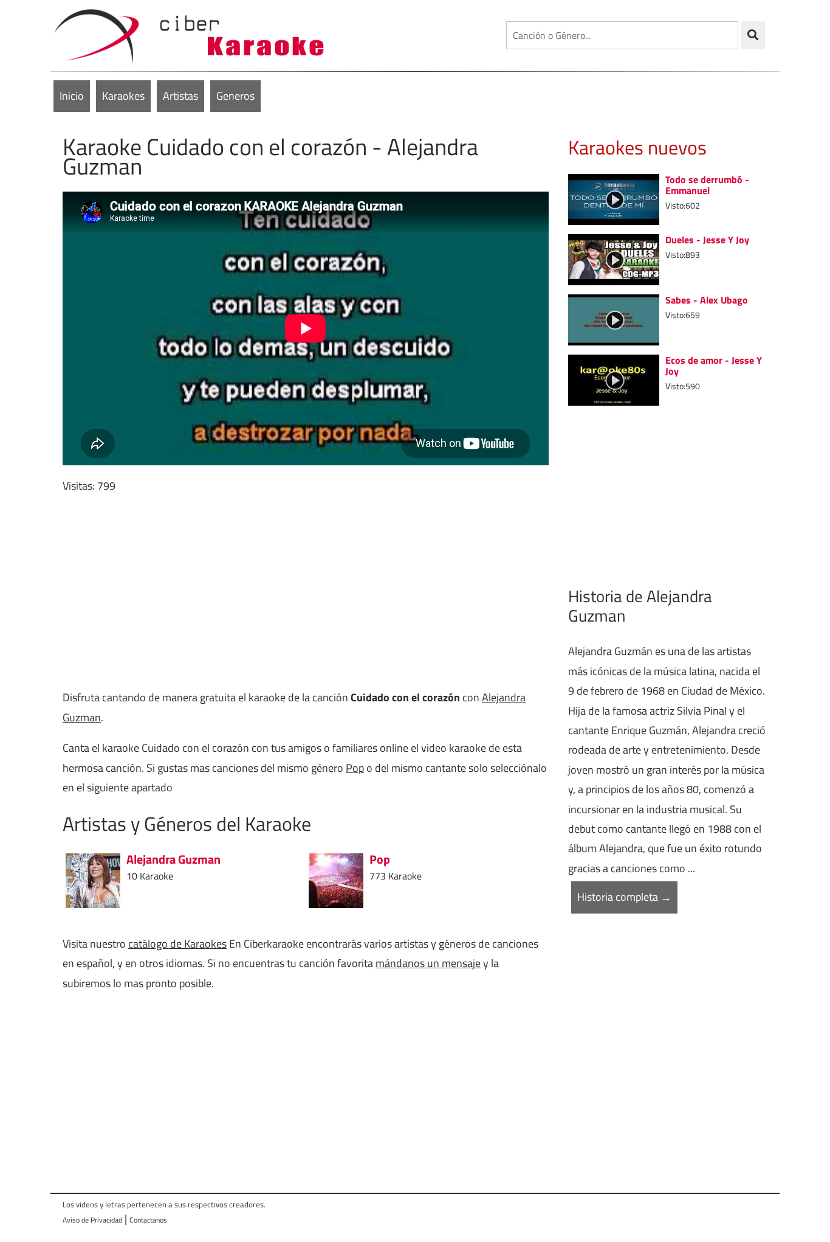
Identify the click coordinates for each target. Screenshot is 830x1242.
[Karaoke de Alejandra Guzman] (93, 879)
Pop (355, 768)
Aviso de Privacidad (92, 1220)
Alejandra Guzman (173, 859)
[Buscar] (753, 35)
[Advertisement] (306, 592)
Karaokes (123, 96)
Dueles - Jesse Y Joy (707, 239)
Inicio (72, 96)
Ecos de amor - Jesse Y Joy (713, 365)
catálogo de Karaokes (177, 943)
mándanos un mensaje (428, 963)
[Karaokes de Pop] (336, 879)
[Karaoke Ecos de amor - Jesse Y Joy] (613, 378)
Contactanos (148, 1220)
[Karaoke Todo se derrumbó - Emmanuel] (613, 198)
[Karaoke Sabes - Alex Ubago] (613, 318)
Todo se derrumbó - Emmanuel (707, 185)
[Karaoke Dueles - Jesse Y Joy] (613, 258)
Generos (235, 96)
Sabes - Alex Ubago (706, 300)
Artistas (180, 96)
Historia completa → (624, 897)
